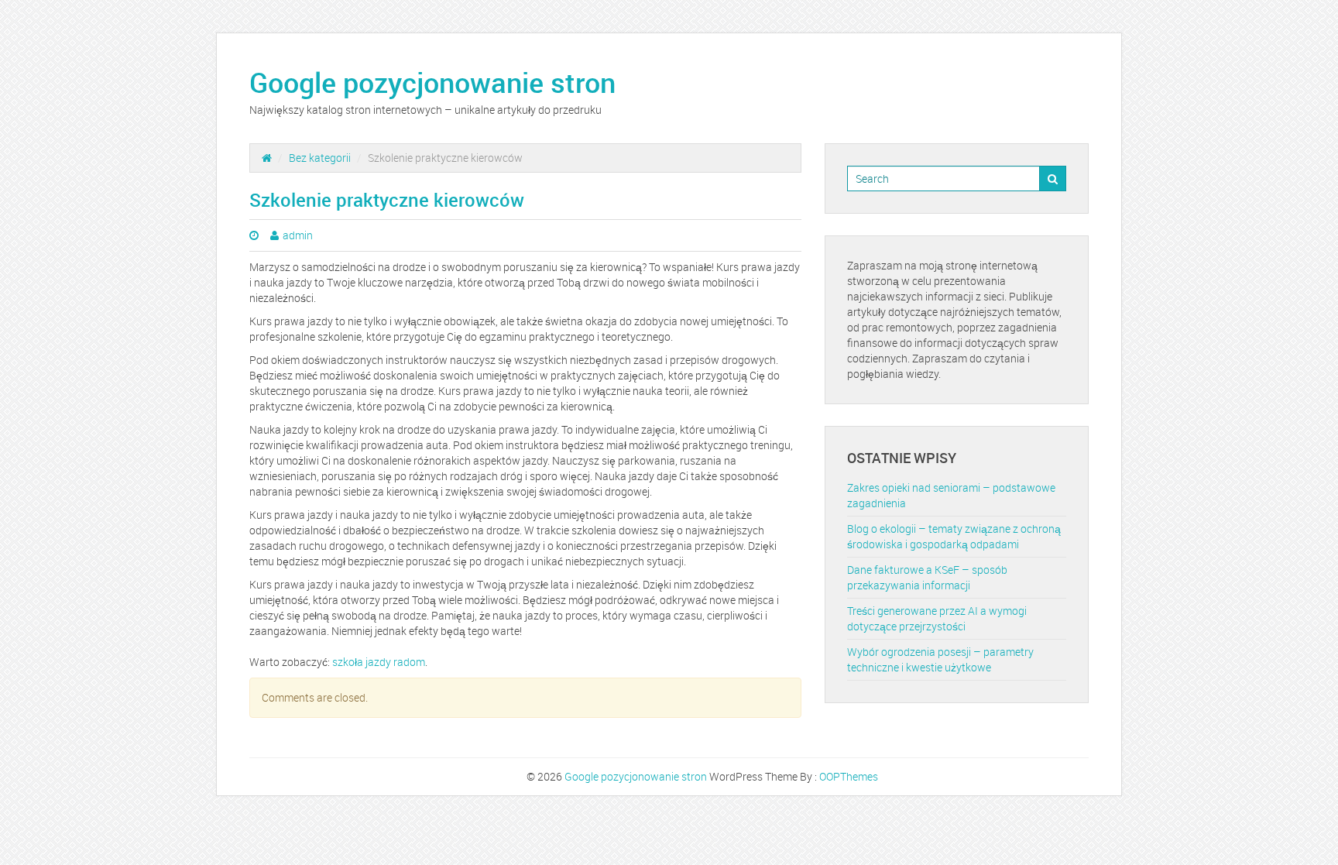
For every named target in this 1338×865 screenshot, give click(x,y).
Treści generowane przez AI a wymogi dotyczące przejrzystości (937, 618)
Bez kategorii (320, 157)
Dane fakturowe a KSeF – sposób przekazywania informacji (927, 577)
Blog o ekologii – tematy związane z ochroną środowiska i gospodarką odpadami (954, 536)
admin (298, 235)
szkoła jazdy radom (378, 661)
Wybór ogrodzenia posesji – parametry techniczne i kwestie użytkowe (940, 659)
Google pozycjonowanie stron (432, 82)
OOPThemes (848, 776)
